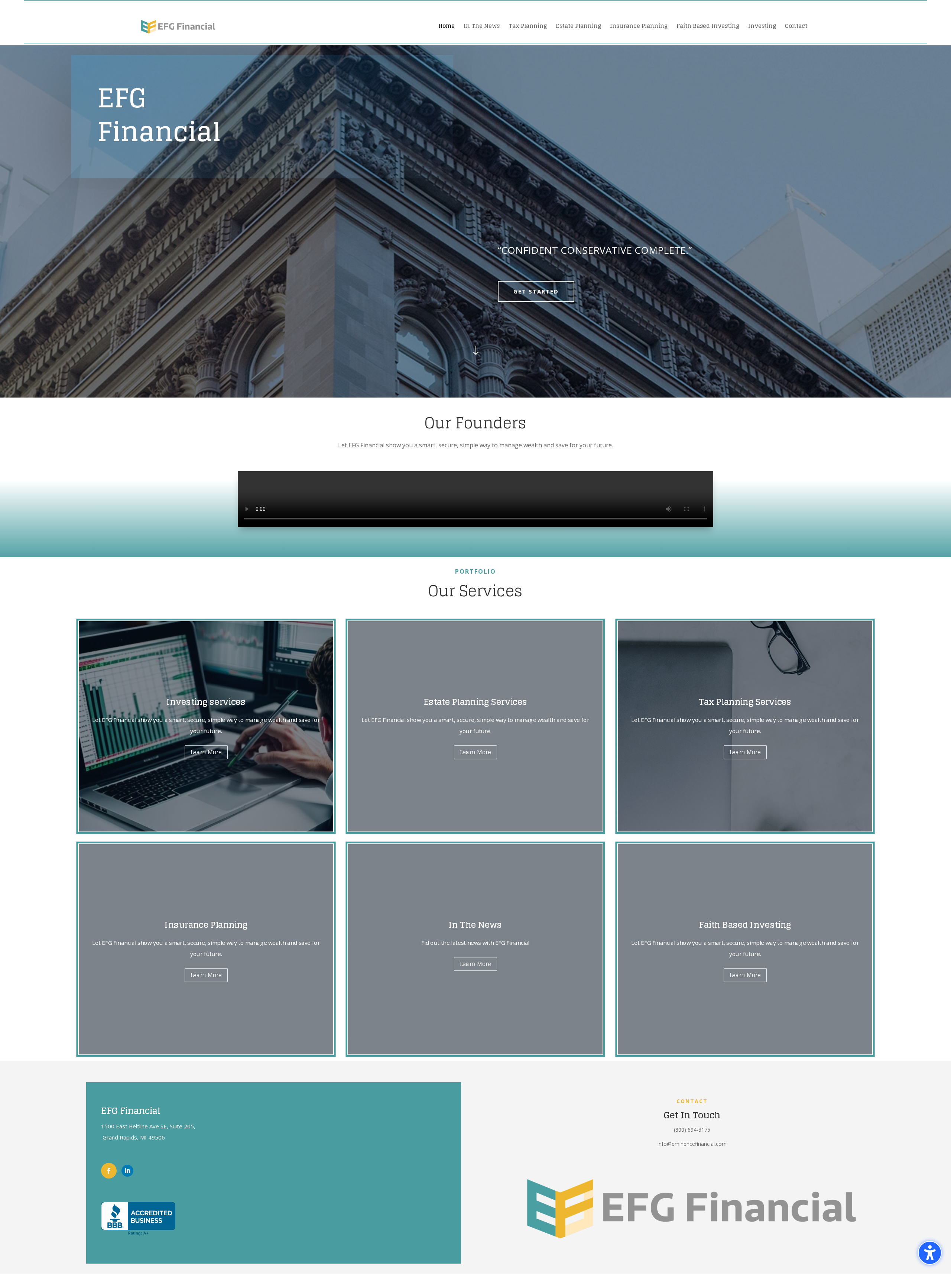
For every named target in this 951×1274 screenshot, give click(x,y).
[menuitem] (446, 26)
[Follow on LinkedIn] (127, 1171)
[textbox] (689, 252)
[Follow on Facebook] (109, 1171)
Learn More (206, 752)
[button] (930, 1253)
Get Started (536, 291)
